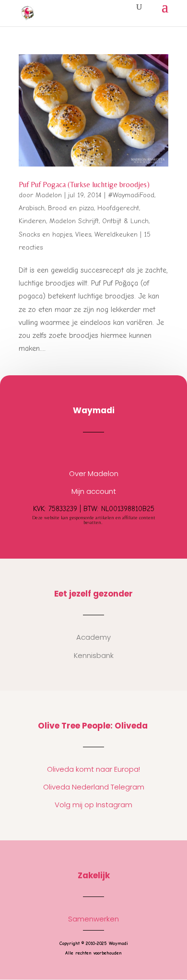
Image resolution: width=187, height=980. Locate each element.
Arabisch (32, 208)
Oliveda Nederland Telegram (93, 787)
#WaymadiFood (131, 195)
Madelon (48, 195)
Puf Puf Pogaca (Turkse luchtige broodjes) (84, 184)
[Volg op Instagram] (84, 450)
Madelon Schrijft (74, 221)
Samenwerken (93, 919)
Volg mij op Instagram (93, 805)
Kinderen (32, 221)
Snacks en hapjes (45, 234)
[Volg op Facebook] (103, 450)
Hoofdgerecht (118, 208)
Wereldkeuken (116, 234)
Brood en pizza (71, 208)
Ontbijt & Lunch (125, 221)
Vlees (83, 234)
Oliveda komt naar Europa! (93, 769)
